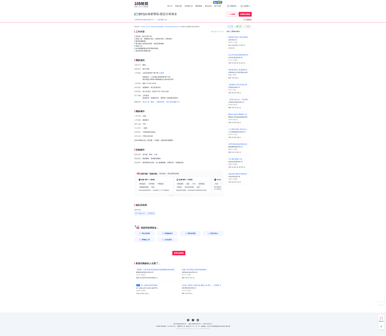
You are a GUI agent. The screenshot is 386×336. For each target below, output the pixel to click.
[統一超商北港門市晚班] (156, 289)
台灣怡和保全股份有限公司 (172, 26)
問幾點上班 (146, 239)
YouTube (198, 320)
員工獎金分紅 (140, 213)
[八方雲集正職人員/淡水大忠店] (239, 133)
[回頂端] (381, 302)
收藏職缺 (248, 20)
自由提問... (169, 239)
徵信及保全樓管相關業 (157, 26)
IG (188, 320)
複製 (248, 26)
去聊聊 (232, 14)
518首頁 (143, 26)
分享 (231, 26)
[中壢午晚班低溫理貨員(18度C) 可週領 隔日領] (239, 148)
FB (193, 320)
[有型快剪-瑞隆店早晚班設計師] (239, 178)
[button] (224, 185)
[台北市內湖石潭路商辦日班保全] (239, 59)
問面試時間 (191, 233)
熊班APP (381, 321)
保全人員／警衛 (148, 102)
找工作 (169, 6)
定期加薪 (151, 213)
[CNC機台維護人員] (239, 163)
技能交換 (178, 6)
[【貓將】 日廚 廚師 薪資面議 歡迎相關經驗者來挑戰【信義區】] (156, 274)
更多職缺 (162, 20)
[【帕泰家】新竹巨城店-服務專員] (239, 89)
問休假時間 (146, 233)
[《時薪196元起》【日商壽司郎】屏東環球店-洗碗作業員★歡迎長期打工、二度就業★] (239, 103)
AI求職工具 (189, 6)
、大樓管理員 (159, 102)
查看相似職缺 (245, 14)
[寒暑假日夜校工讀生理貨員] (239, 43)
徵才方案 (217, 6)
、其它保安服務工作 (172, 102)
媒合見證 (208, 6)
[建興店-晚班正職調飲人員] (239, 118)
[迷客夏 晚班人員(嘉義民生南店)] (239, 74)
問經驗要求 (169, 233)
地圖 (162, 73)
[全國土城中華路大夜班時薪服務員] (201, 274)
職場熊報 (199, 6)
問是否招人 (214, 233)
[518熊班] (141, 4)
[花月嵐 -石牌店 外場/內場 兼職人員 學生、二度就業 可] (201, 289)
